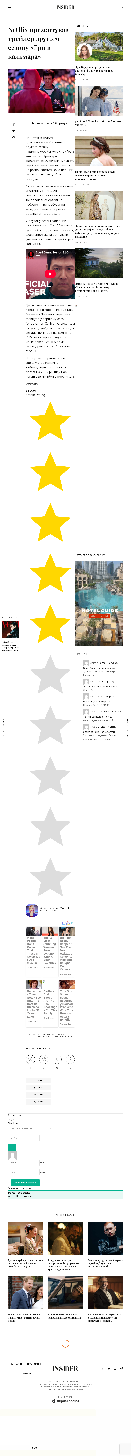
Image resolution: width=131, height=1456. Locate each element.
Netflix (61, 1034)
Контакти (16, 1364)
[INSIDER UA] (65, 7)
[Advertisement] (99, 429)
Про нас (28, 1373)
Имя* (42, 1163)
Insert (33, 1447)
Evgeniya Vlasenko (60, 907)
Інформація (34, 1364)
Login (11, 1119)
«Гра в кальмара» (46, 1034)
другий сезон (44, 1037)
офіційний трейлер (63, 1037)
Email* (43, 1172)
